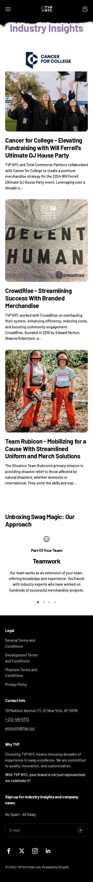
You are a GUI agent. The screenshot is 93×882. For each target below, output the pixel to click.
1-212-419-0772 (17, 719)
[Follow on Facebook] (8, 850)
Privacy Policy (16, 684)
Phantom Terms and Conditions (21, 673)
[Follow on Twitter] (21, 850)
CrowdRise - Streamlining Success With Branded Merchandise (38, 298)
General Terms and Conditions (20, 643)
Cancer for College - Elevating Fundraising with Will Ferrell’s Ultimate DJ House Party (43, 147)
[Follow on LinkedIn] (48, 850)
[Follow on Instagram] (35, 850)
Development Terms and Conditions (21, 658)
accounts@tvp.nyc (20, 728)
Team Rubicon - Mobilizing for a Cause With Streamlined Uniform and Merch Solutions (45, 448)
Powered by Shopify (55, 867)
